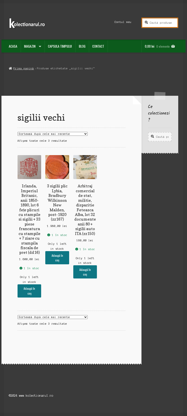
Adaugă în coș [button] (29, 290)
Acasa (13, 46)
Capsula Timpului (60, 46)
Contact (98, 46)
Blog (82, 46)
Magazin (30, 46)
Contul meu (122, 22)
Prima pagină (23, 68)
